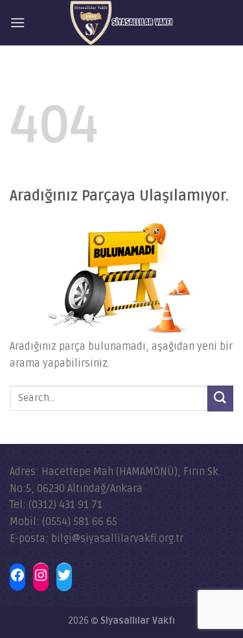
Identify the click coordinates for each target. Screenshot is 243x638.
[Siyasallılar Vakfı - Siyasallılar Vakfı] (121, 22)
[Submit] (220, 398)
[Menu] (17, 22)
